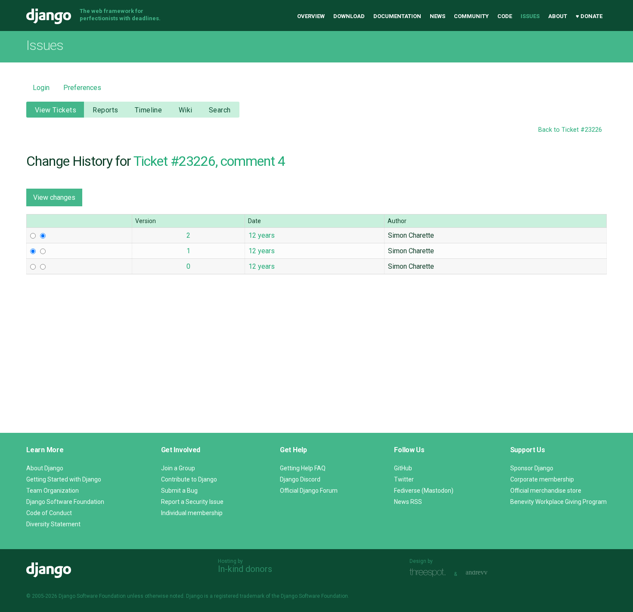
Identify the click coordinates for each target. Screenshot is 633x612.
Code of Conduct (49, 512)
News (437, 16)
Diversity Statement (53, 524)
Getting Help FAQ (303, 468)
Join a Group (178, 468)
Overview (311, 16)
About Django (44, 468)
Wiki (185, 110)
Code (504, 16)
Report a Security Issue (192, 501)
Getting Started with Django (63, 479)
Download (349, 16)
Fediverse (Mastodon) (423, 490)
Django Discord (300, 479)
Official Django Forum (309, 490)
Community (471, 16)
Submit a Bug (179, 490)
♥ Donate (589, 16)
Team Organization (52, 490)
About (557, 16)
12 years (261, 235)
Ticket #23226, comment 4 (209, 161)
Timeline (148, 110)
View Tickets (55, 110)
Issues (530, 16)
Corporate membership (542, 479)
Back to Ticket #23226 (570, 130)
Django (48, 16)
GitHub (403, 468)
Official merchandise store (545, 490)
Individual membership (192, 512)
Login (41, 88)
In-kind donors (245, 569)
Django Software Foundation (65, 501)
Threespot (430, 573)
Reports (105, 110)
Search (220, 110)
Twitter (404, 479)
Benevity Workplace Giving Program (558, 501)
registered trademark (239, 596)
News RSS (408, 501)
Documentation (397, 16)
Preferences (82, 88)
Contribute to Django (189, 479)
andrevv (486, 573)
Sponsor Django (531, 468)
